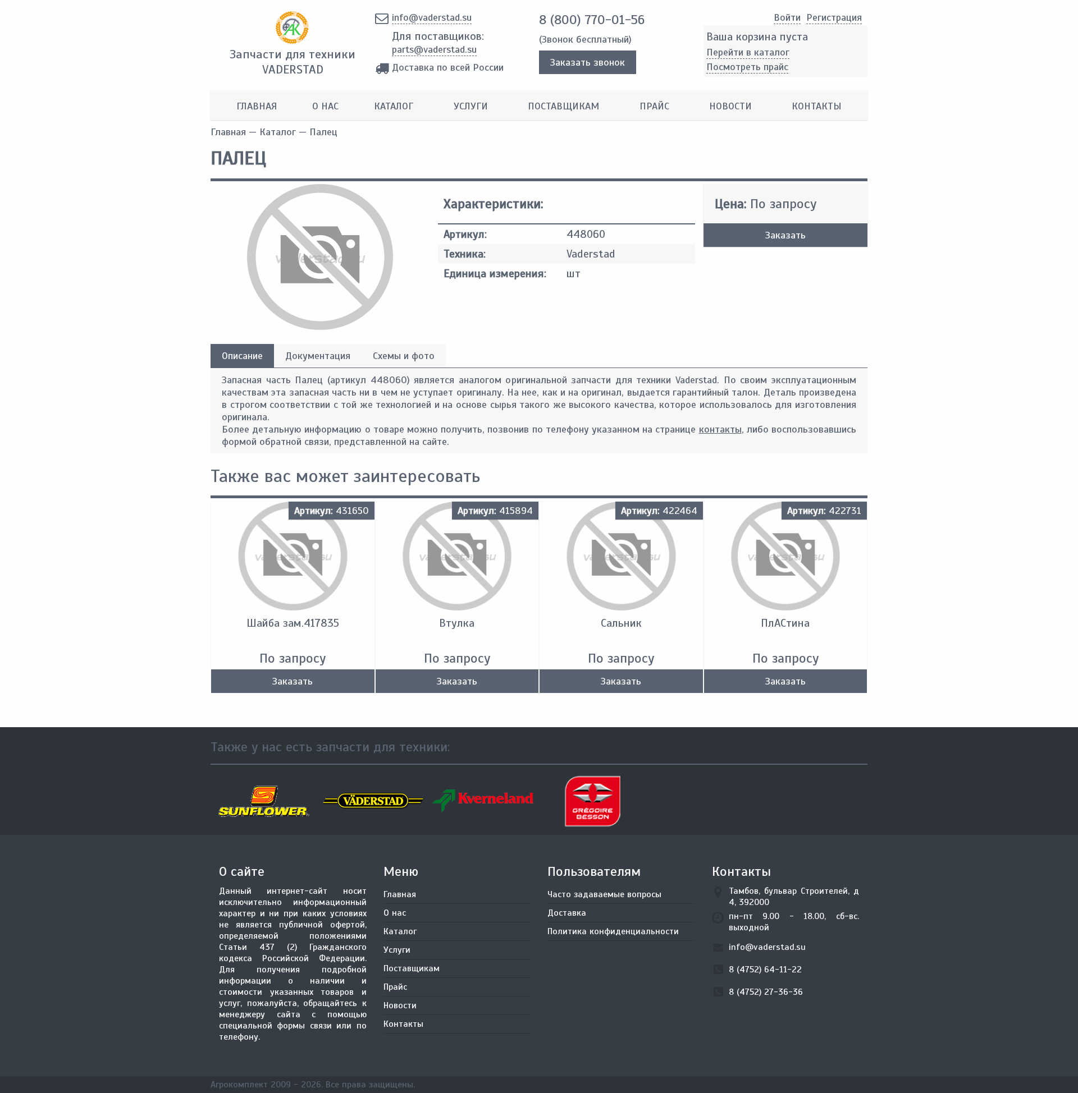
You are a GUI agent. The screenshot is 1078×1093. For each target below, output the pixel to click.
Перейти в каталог (747, 52)
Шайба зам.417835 (292, 623)
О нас (325, 106)
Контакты (817, 106)
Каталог (393, 106)
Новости (730, 106)
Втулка (456, 623)
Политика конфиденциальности (613, 931)
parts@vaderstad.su (434, 49)
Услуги (471, 106)
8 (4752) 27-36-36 (766, 992)
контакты (720, 429)
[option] (265, 801)
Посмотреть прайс (747, 67)
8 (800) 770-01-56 (592, 19)
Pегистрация (834, 17)
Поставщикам (563, 106)
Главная (256, 106)
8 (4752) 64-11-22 (765, 969)
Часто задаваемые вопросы (604, 894)
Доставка (566, 913)
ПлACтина (785, 623)
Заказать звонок (587, 62)
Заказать (785, 235)
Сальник (621, 623)
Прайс (654, 106)
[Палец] (320, 326)
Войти (787, 17)
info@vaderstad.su (432, 17)
